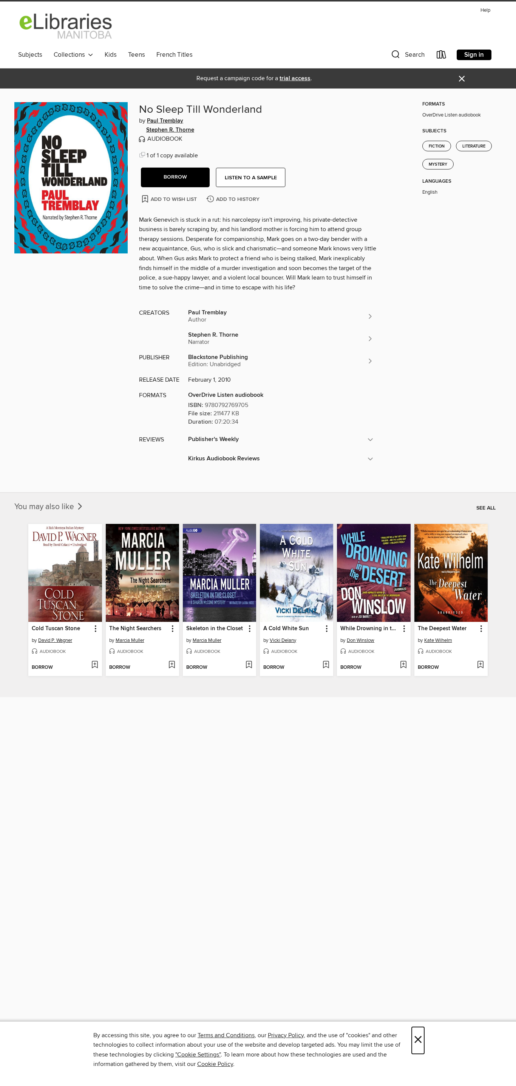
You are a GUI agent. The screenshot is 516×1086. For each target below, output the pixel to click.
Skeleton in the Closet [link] (214, 628)
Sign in (474, 55)
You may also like (45, 507)
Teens (136, 55)
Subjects (30, 55)
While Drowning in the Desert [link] (370, 628)
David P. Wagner (55, 640)
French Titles (174, 55)
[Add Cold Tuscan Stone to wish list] (94, 665)
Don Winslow (360, 640)
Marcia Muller (130, 640)
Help (485, 10)
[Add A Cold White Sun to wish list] (326, 665)
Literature (473, 146)
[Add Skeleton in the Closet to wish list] (248, 665)
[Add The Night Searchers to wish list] (171, 665)
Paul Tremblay (165, 121)
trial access (295, 78)
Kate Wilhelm (438, 640)
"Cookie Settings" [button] (198, 1054)
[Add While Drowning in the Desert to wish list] (403, 665)
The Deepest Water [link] (442, 628)
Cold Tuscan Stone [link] (56, 628)
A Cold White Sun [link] (286, 628)
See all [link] (486, 508)
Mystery (438, 164)
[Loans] (441, 56)
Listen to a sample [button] (251, 177)
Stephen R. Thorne (170, 130)
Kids (111, 55)
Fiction (437, 146)
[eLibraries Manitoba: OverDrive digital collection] (66, 26)
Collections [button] (71, 55)
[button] (407, 56)
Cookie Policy (215, 1064)
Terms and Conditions (226, 1035)
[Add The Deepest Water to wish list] (480, 665)
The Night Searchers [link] (135, 628)
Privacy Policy (286, 1035)
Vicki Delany (283, 640)
